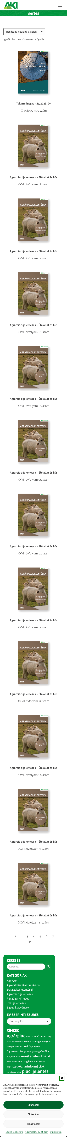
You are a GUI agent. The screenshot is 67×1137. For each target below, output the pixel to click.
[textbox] (16, 1021)
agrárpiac (16, 1035)
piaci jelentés (35, 1071)
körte (9, 1062)
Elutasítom (33, 1114)
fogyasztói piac (15, 1051)
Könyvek (12, 980)
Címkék (13, 1030)
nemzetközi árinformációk (25, 1066)
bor (41, 1036)
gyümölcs (43, 1051)
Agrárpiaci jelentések (20, 994)
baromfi (35, 1036)
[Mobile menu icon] (60, 5)
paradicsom (11, 1072)
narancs (42, 1062)
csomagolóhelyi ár (41, 1041)
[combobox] (29, 1021)
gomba (35, 1051)
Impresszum (56, 1132)
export (24, 1046)
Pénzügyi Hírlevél (18, 998)
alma (28, 1037)
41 (29, 941)
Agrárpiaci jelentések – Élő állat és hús (33, 177)
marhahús (17, 1061)
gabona (27, 1051)
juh (12, 1056)
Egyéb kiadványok (18, 1007)
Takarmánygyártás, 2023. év (33, 103)
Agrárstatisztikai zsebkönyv (23, 985)
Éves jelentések (16, 1003)
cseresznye (16, 1042)
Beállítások (33, 1123)
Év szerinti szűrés (22, 1015)
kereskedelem (31, 1056)
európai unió (13, 1046)
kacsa (17, 1056)
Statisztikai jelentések (20, 989)
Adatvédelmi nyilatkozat (36, 1132)
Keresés (13, 960)
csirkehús (26, 1041)
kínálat (45, 1056)
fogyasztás (34, 1046)
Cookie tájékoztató (14, 1132)
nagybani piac (30, 1061)
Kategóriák (17, 975)
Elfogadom (33, 1104)
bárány (47, 1036)
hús (8, 1057)
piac (19, 1072)
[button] (62, 1078)
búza (9, 1041)
